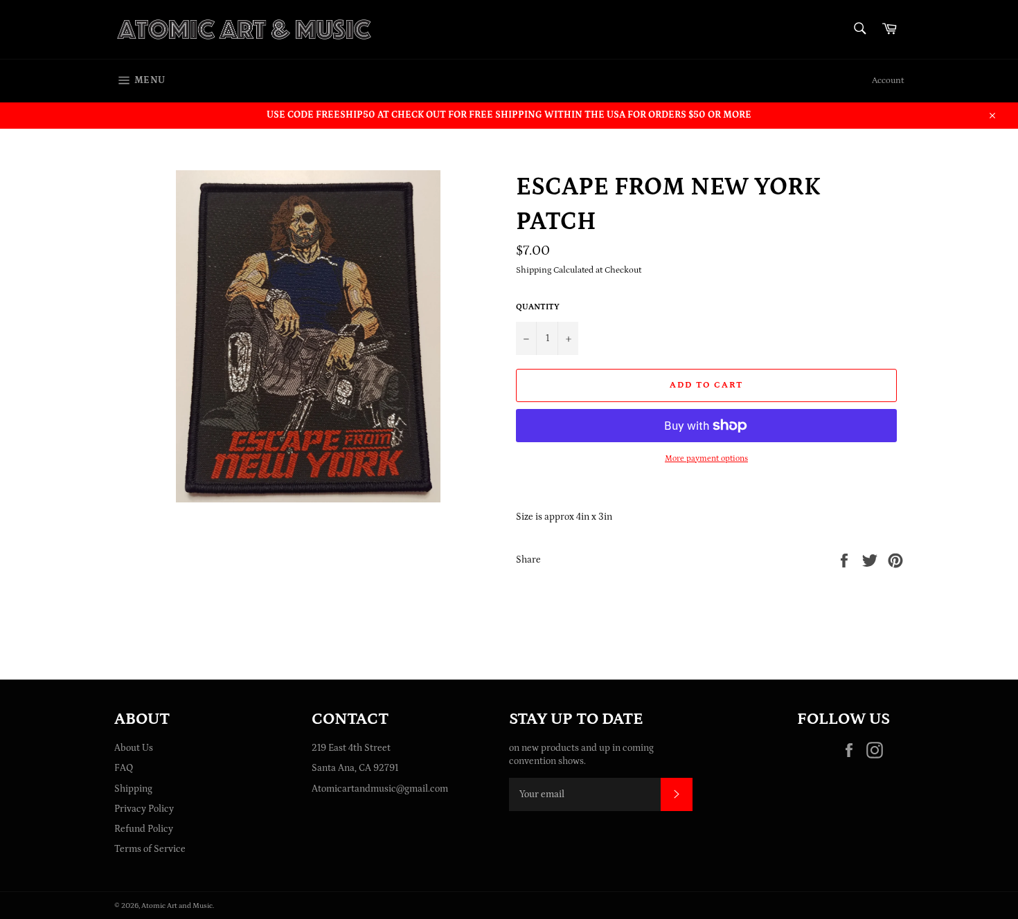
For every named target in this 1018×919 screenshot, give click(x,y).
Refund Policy (143, 829)
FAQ (123, 768)
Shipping (133, 788)
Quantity (538, 306)
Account (888, 80)
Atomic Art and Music (177, 905)
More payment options (706, 458)
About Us (133, 748)
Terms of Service (150, 849)
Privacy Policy (144, 809)
